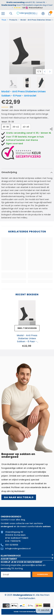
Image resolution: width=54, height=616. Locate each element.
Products (13, 20)
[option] (27, 48)
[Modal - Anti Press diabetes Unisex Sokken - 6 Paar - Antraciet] (27, 312)
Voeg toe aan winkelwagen (27, 611)
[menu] (3, 13)
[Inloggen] (43, 13)
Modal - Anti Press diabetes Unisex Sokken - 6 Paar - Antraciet (27, 338)
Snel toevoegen (27, 328)
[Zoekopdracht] (11, 13)
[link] (13, 275)
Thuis (3, 20)
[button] (44, 71)
